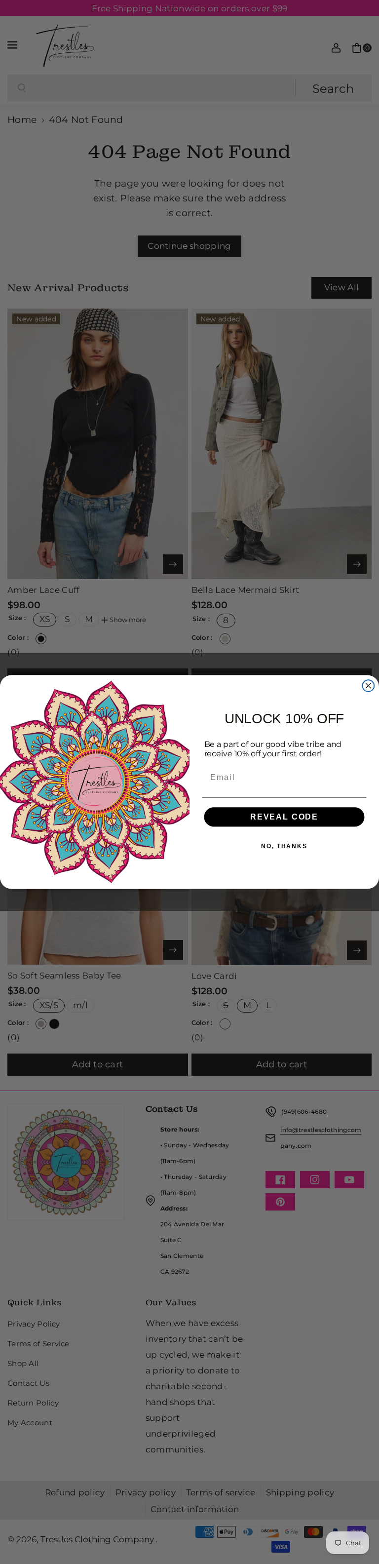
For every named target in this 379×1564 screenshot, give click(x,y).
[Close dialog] (369, 686)
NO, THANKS (284, 846)
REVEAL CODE (284, 817)
